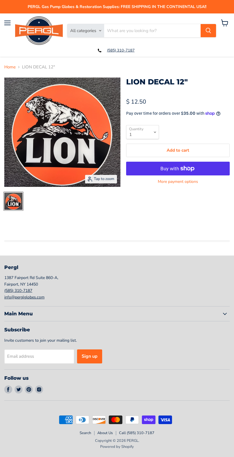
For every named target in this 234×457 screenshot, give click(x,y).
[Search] (208, 30)
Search (85, 433)
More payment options (178, 181)
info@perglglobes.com (24, 297)
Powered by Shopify (117, 446)
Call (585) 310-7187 (136, 433)
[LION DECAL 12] (13, 201)
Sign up (90, 356)
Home (10, 67)
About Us (105, 433)
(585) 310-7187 (121, 50)
